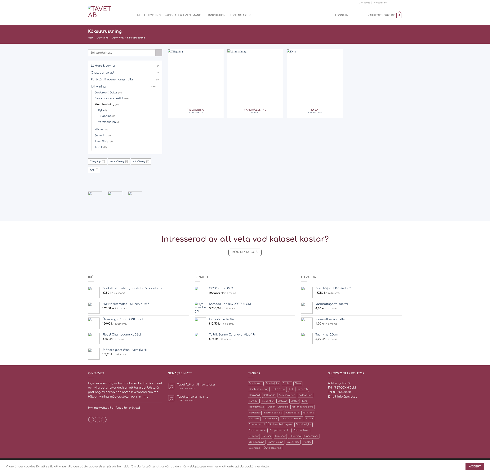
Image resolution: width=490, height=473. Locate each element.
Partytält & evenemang (183, 15)
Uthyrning (152, 15)
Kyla (101, 110)
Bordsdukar (255, 383)
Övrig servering (272, 448)
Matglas (282, 401)
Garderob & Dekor (106, 92)
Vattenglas (293, 442)
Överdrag (254, 448)
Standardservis (257, 430)
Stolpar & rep (301, 430)
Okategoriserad (102, 72)
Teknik (99, 147)
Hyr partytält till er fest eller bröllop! (114, 407)
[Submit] (158, 52)
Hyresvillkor (380, 3)
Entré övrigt (279, 389)
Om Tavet (364, 3)
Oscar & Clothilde (278, 407)
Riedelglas (255, 413)
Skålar (309, 418)
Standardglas (303, 424)
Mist (304, 401)
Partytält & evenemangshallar (112, 79)
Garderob (302, 389)
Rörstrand (308, 413)
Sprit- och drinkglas (280, 424)
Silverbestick (270, 418)
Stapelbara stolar (280, 430)
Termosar (280, 436)
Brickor (287, 383)
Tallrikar (266, 436)
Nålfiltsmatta (256, 407)
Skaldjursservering (291, 418)
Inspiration (217, 15)
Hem (136, 15)
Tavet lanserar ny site (192, 396)
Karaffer (253, 401)
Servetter (254, 418)
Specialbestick (257, 424)
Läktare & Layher (103, 65)
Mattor (295, 401)
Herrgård (254, 395)
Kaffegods (269, 395)
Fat (291, 389)
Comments (186, 388)
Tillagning (105, 116)
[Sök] (127, 15)
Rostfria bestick (273, 413)
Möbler (99, 129)
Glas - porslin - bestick (109, 98)
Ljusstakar (268, 401)
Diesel (298, 383)
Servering (101, 135)
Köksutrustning (104, 104)
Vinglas (307, 442)
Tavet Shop (102, 141)
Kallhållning (305, 395)
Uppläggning (256, 442)
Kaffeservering (287, 395)
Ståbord (254, 436)
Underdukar (311, 436)
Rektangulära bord (302, 407)
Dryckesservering (258, 389)
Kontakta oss (240, 15)
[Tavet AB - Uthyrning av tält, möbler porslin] (104, 15)
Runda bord (292, 413)
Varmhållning (107, 121)
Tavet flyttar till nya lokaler (196, 384)
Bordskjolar (272, 383)
